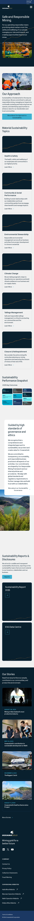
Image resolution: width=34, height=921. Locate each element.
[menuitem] (3, 849)
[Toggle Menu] (31, 7)
